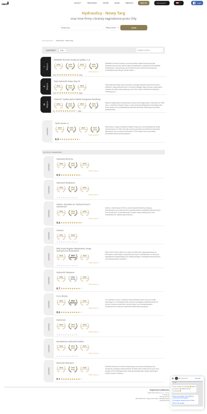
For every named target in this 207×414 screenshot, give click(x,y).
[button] (179, 3)
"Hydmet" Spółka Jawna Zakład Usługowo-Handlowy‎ (77, 99)
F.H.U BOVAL (62, 296)
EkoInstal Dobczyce (65, 363)
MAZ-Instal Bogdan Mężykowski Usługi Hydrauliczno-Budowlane (73, 249)
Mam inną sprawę (178, 403)
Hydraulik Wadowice (65, 182)
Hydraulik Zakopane (65, 272)
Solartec (60, 230)
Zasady (117, 3)
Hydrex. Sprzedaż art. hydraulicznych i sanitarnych (73, 205)
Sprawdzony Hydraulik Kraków (70, 341)
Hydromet (60, 320)
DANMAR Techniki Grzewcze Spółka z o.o (72, 59)
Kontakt (105, 3)
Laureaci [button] (77, 3)
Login (199, 3)
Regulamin (129, 3)
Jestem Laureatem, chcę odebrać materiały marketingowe (183, 397)
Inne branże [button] (160, 3)
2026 (62, 50)
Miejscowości (92, 3)
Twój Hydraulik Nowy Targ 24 (67, 81)
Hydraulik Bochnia (64, 159)
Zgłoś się (143, 3)
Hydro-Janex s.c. (62, 123)
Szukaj (133, 28)
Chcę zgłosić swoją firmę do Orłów (183, 400)
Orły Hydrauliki (47, 41)
